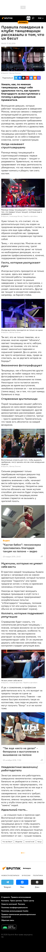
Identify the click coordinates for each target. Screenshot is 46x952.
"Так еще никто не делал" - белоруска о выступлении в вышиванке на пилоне (20, 751)
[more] (41, 556)
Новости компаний (9, 904)
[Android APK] (9, 927)
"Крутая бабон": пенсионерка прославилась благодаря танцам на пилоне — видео (22, 548)
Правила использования (21, 897)
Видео (6, 540)
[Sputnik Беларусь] (7, 19)
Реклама (21, 904)
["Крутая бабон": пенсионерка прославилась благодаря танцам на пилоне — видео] (23, 521)
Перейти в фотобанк (31, 216)
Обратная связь (7, 920)
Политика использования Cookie (14, 911)
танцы (39, 842)
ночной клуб (29, 842)
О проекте (5, 897)
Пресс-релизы (16, 900)
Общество (18, 842)
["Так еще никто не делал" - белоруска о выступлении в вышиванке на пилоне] (23, 728)
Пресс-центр (28, 900)
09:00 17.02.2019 (8, 43)
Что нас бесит (7, 842)
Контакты (5, 900)
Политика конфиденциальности (14, 907)
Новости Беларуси (10, 875)
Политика (38, 875)
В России (26, 875)
